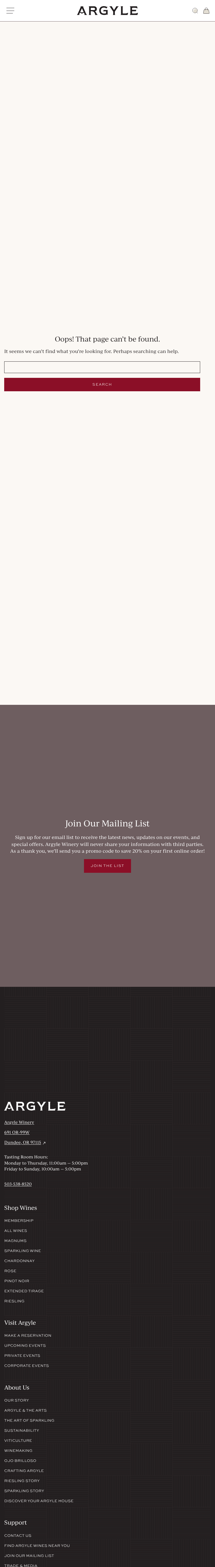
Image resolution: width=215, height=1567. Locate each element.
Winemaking (18, 1450)
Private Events (22, 1355)
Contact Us (17, 1535)
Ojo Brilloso (20, 1460)
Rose (10, 1271)
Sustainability (21, 1430)
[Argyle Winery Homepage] (107, 10)
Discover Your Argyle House (38, 1501)
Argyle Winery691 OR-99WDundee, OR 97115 (25, 1132)
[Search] (195, 10)
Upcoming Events (25, 1345)
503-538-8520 (18, 1184)
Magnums (15, 1240)
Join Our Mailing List (29, 1555)
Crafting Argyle (24, 1470)
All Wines (15, 1230)
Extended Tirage (24, 1291)
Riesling (14, 1301)
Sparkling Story (24, 1490)
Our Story (16, 1400)
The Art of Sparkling (29, 1420)
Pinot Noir (16, 1281)
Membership (18, 1220)
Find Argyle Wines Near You (37, 1545)
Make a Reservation (27, 1335)
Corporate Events (26, 1365)
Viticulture (18, 1440)
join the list (107, 865)
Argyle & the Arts (25, 1410)
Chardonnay (19, 1260)
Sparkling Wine (22, 1250)
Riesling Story (21, 1480)
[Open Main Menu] (10, 10)
